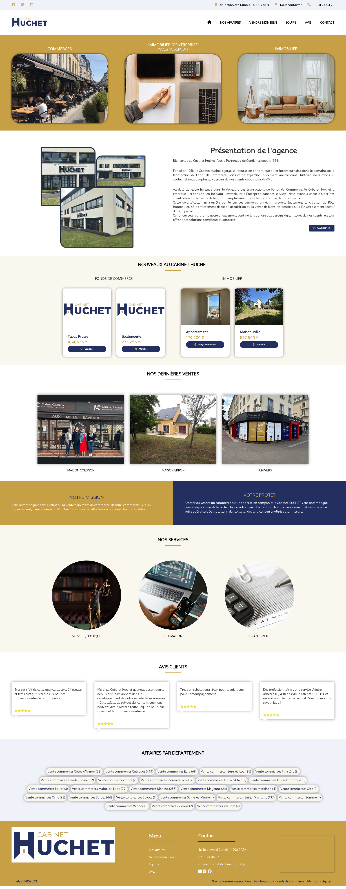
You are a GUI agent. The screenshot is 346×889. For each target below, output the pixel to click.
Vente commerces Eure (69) (177, 771)
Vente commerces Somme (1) (300, 797)
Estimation (173, 636)
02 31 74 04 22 (208, 857)
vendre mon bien (263, 22)
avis (308, 22)
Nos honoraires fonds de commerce (279, 881)
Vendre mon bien (161, 857)
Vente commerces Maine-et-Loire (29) (99, 789)
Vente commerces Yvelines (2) (218, 806)
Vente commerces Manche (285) (153, 789)
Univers (265, 470)
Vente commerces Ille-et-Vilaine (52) (67, 780)
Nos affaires (230, 22)
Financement (259, 636)
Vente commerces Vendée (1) (127, 806)
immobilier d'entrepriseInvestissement (173, 47)
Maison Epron (173, 470)
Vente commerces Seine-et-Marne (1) (187, 797)
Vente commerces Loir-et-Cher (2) (222, 780)
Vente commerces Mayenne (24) (204, 789)
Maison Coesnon (80, 470)
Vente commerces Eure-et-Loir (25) (226, 771)
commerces (60, 49)
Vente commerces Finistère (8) (276, 771)
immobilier (286, 49)
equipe (290, 22)
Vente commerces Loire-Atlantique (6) (277, 780)
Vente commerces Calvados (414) (129, 771)
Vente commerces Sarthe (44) (90, 797)
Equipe (154, 864)
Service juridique (86, 636)
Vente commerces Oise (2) (298, 789)
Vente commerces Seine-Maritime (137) (246, 797)
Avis (152, 871)
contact (327, 22)
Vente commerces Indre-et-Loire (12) (167, 780)
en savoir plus (322, 228)
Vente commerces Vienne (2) (172, 806)
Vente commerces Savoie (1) (136, 797)
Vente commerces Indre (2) (117, 780)
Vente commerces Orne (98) (45, 797)
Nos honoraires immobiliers (231, 881)
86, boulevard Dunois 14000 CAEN (222, 850)
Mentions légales (319, 881)
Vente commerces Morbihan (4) (253, 789)
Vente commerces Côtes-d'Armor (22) (74, 771)
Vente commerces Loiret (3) (48, 789)
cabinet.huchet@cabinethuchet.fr (221, 864)
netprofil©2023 (25, 881)
